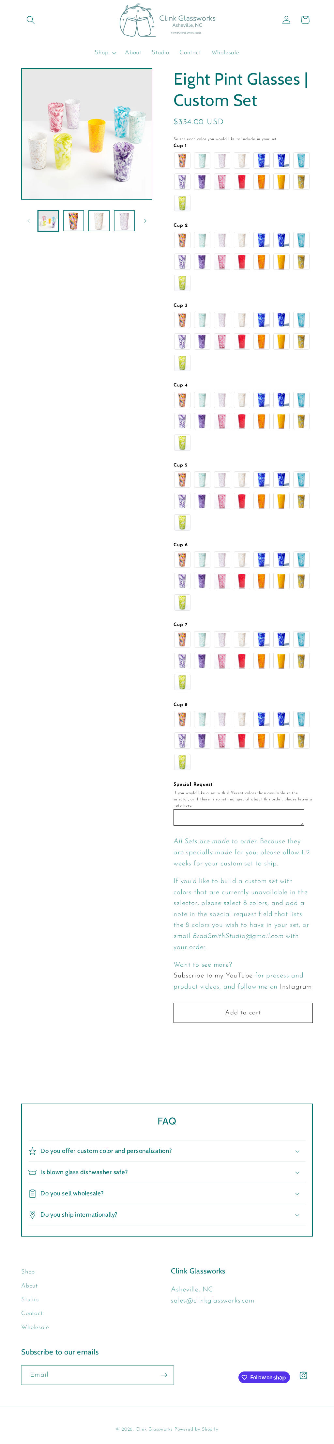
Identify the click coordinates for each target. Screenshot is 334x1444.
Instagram (296, 986)
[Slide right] (145, 221)
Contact (32, 1313)
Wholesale (35, 1327)
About (29, 1286)
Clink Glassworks (154, 1429)
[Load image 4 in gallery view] (124, 221)
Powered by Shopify (196, 1429)
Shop (28, 1272)
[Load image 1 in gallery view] (48, 221)
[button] (30, 19)
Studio (30, 1300)
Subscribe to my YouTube (213, 975)
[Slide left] (28, 221)
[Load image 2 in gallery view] (73, 221)
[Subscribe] (164, 1375)
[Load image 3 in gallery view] (99, 221)
